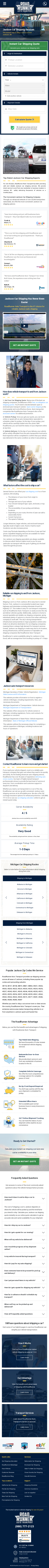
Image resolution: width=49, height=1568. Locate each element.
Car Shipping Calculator (9, 1461)
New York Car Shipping (9, 1496)
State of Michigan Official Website (25, 721)
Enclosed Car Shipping (32, 1465)
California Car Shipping (9, 1485)
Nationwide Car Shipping (32, 1461)
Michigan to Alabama (24, 929)
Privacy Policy (35, 1565)
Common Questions (31, 1489)
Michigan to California (24, 943)
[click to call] (45, 4)
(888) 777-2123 (24, 1526)
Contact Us (28, 1496)
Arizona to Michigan (24, 889)
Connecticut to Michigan (24, 908)
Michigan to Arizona (24, 934)
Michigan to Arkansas (24, 938)
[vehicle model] (24, 91)
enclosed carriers (9, 413)
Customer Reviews (8, 1472)
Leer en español (29, 1493)
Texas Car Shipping (8, 1493)
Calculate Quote (23, 119)
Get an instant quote (24, 345)
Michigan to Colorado (24, 948)
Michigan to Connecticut (24, 952)
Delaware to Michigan (24, 912)
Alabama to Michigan (24, 884)
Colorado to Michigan (24, 903)
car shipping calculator (25, 798)
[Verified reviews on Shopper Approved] (24, 1536)
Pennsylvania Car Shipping (11, 1500)
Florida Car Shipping (8, 1489)
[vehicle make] (24, 85)
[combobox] (24, 60)
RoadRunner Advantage (9, 1465)
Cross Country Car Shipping (33, 1472)
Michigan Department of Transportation (17, 708)
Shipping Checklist (30, 1485)
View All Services (30, 1476)
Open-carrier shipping (34, 407)
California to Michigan (24, 898)
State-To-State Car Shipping (33, 1469)
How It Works (6, 1469)
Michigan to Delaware (24, 957)
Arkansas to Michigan (24, 894)
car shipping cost (32, 491)
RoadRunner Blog (8, 1476)
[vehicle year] (24, 80)
